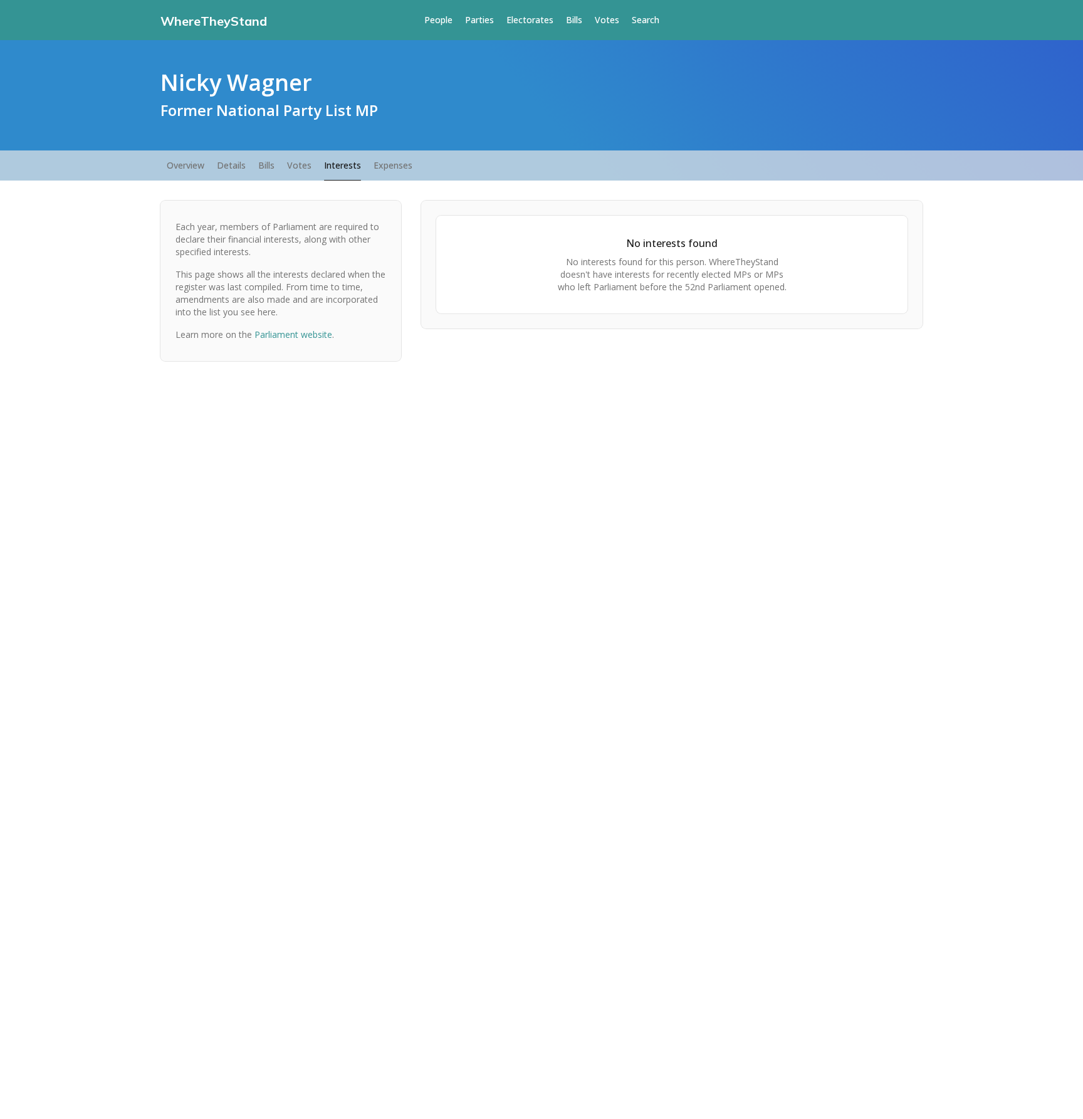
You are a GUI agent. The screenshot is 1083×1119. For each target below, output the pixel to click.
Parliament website (293, 334)
